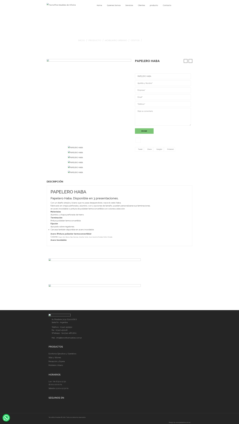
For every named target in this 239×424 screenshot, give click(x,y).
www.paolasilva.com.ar (183, 422)
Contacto (167, 5)
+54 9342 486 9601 (68, 333)
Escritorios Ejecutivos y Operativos (62, 354)
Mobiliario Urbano (56, 365)
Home (99, 5)
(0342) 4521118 (61, 330)
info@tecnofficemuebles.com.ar (69, 338)
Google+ (159, 149)
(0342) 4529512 (66, 327)
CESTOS (135, 40)
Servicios (129, 5)
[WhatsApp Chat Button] (6, 418)
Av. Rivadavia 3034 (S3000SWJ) (64, 319)
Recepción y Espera (57, 361)
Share (149, 149)
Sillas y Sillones (55, 358)
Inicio (81, 40)
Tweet (140, 149)
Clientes (141, 5)
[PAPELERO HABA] (75, 147)
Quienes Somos (114, 5)
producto (154, 5)
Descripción (55, 181)
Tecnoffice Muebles (55, 417)
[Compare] (138, 140)
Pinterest (170, 149)
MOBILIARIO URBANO (116, 40)
